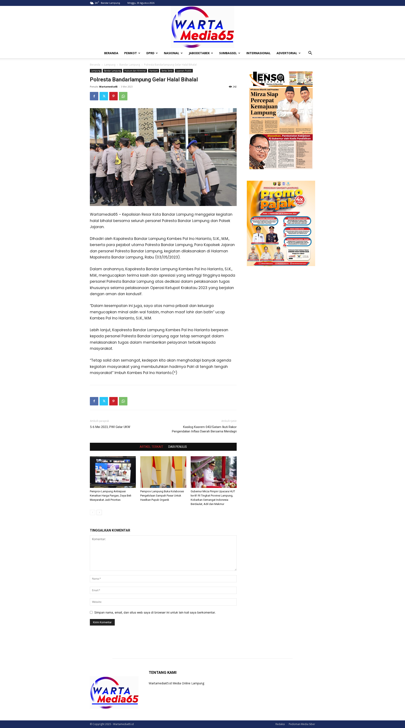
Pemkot (130, 53)
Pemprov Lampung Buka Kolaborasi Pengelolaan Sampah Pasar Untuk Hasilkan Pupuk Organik (162, 495)
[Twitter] (104, 96)
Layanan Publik (184, 70)
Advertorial (287, 53)
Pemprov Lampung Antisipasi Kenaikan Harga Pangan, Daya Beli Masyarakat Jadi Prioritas (110, 495)
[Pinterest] (113, 96)
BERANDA (111, 53)
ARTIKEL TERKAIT (151, 446)
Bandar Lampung (129, 64)
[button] (310, 53)
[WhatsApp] (123, 96)
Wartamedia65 (108, 86)
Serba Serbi (167, 70)
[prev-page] (92, 512)
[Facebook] (94, 96)
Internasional (258, 53)
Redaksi (280, 724)
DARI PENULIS (177, 446)
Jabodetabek (199, 53)
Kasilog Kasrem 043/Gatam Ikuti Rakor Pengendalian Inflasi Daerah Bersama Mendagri (204, 429)
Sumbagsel (228, 53)
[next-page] (99, 512)
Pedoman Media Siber (302, 724)
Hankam (153, 70)
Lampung (109, 64)
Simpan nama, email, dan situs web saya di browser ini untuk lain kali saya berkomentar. (155, 612)
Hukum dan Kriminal (135, 70)
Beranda (95, 64)
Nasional (171, 53)
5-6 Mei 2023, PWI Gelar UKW (110, 427)
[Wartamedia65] (202, 27)
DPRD (150, 53)
